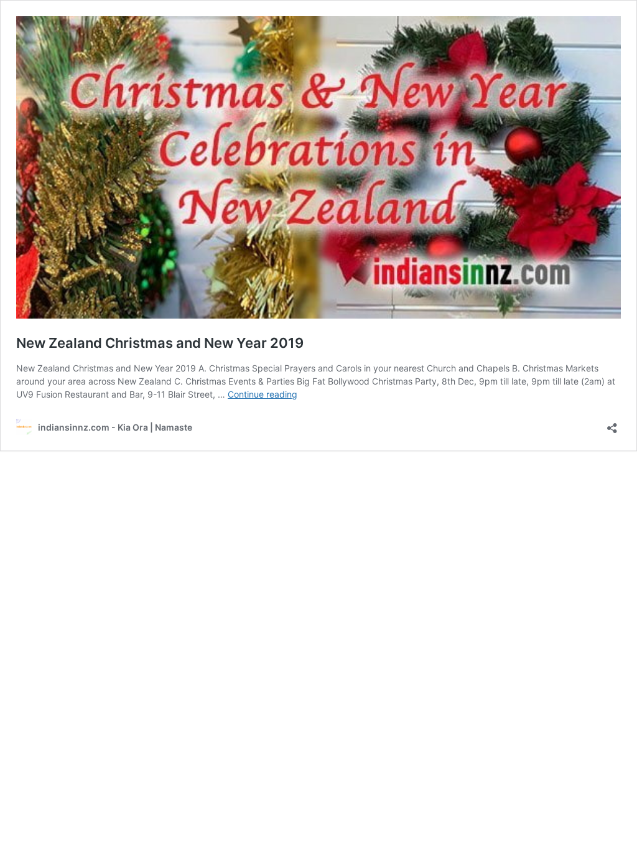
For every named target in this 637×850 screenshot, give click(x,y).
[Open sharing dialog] (612, 424)
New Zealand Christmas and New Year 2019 (160, 343)
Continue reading (262, 394)
